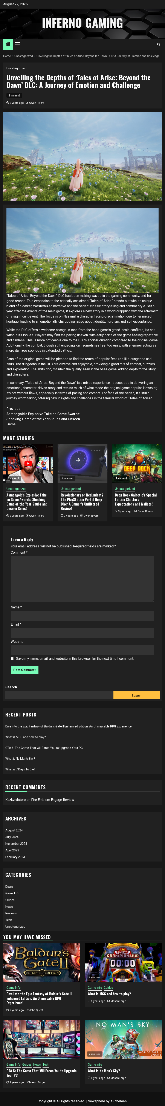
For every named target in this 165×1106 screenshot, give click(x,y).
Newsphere (96, 1101)
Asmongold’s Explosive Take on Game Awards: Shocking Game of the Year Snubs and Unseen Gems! (43, 416)
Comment (19, 552)
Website (17, 642)
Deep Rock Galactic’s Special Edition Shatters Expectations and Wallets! (136, 499)
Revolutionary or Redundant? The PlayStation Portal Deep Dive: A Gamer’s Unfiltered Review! (82, 501)
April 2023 (12, 850)
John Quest (36, 1010)
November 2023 (16, 843)
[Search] (158, 44)
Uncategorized (16, 68)
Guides (10, 900)
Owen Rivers (36, 102)
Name (16, 607)
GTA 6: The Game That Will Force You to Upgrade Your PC (44, 748)
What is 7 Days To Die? (20, 769)
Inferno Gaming (82, 22)
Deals (9, 886)
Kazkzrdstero (15, 800)
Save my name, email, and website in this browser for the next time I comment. (75, 659)
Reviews (11, 913)
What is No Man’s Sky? (20, 758)
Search (11, 687)
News (9, 906)
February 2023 (15, 857)
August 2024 (14, 830)
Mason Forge (118, 1001)
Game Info (12, 893)
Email (16, 624)
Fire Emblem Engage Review (52, 800)
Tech (8, 920)
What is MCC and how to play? (25, 737)
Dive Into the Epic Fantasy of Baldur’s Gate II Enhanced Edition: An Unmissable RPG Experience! (68, 726)
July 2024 (11, 837)
